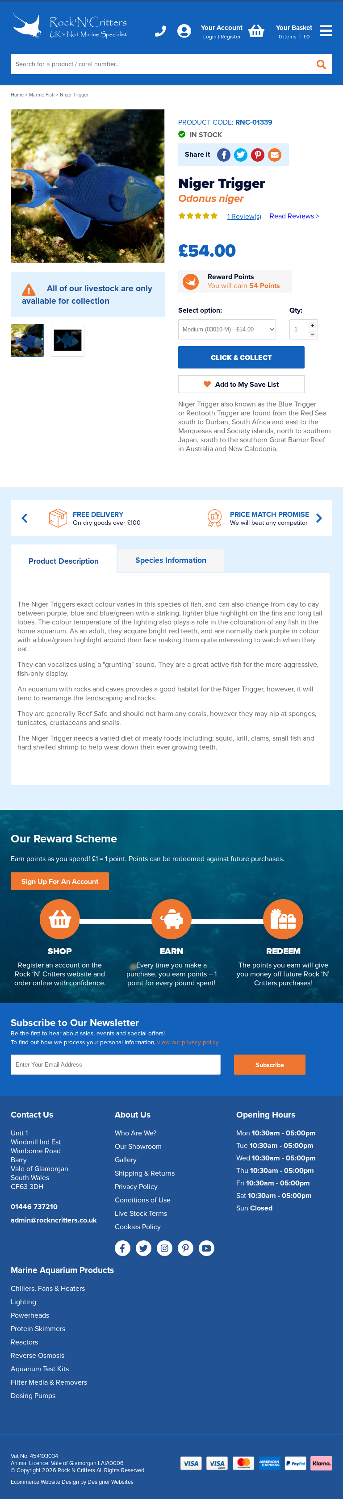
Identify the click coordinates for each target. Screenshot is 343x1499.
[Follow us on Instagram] (164, 1248)
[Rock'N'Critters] (71, 41)
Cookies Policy (138, 1227)
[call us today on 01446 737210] (160, 31)
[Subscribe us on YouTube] (206, 1248)
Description (64, 561)
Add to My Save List (247, 384)
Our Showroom (138, 1146)
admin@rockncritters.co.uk (54, 1220)
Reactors (24, 1342)
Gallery (126, 1160)
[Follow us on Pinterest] (185, 1248)
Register (231, 36)
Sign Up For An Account (59, 881)
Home (17, 95)
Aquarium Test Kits (40, 1369)
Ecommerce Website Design (45, 1482)
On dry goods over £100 (107, 523)
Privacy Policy (136, 1186)
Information (170, 560)
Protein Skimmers (38, 1328)
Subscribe (269, 1065)
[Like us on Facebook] (122, 1248)
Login (210, 36)
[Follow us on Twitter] (143, 1248)
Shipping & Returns (145, 1173)
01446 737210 (34, 1206)
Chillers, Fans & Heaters (48, 1288)
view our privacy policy (187, 1042)
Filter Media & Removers (49, 1382)
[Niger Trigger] (87, 186)
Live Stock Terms (141, 1213)
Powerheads (30, 1315)
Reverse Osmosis (37, 1355)
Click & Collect (241, 357)
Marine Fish (41, 95)
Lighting (23, 1302)
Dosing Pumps (33, 1395)
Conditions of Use (143, 1200)
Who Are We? (135, 1133)
